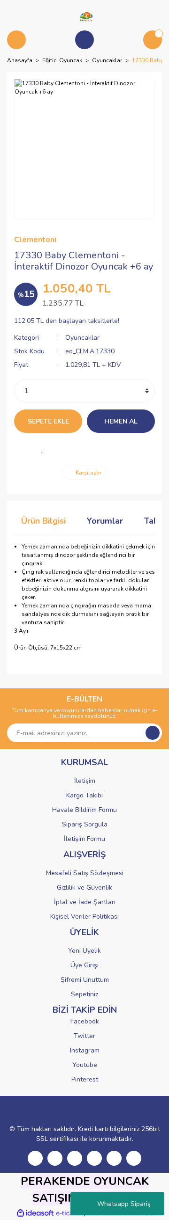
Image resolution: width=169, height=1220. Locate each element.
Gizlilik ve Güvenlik (84, 887)
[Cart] (152, 39)
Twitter (84, 1035)
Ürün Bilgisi (43, 520)
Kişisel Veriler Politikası (84, 916)
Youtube (84, 1064)
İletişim (84, 780)
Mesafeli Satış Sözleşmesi (84, 873)
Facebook (84, 1021)
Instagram (85, 1050)
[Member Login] (84, 39)
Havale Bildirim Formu (84, 809)
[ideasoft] (35, 1213)
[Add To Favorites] (42, 449)
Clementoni (35, 239)
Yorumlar (105, 520)
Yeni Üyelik (84, 950)
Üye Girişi (84, 965)
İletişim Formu (84, 838)
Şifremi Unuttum (85, 979)
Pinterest (84, 1079)
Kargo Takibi (84, 795)
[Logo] (84, 16)
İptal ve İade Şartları (84, 902)
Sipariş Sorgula (85, 824)
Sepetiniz (84, 994)
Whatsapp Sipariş (124, 1203)
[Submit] (153, 733)
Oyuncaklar (82, 337)
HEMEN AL (121, 421)
